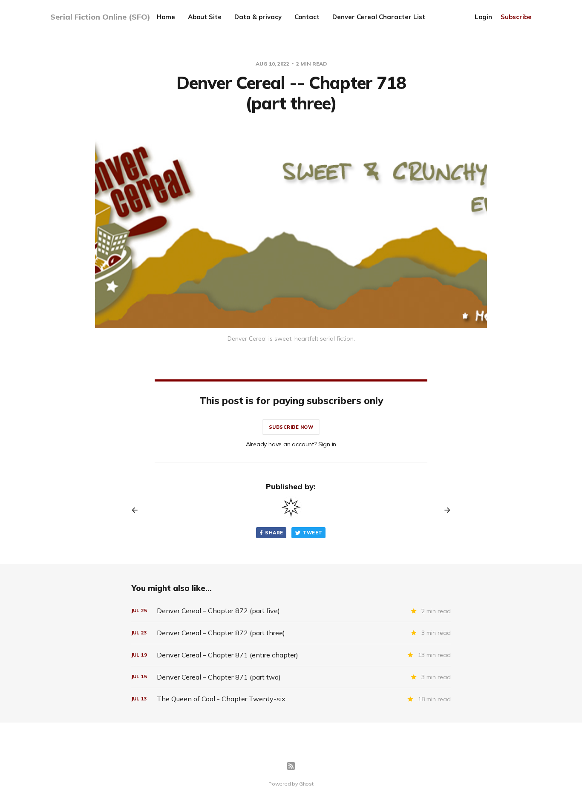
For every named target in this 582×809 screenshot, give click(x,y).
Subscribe (516, 17)
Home (166, 17)
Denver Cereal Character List (378, 17)
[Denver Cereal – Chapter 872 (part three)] (291, 633)
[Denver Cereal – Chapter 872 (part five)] (291, 611)
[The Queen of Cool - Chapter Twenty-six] (291, 699)
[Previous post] (137, 510)
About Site (205, 17)
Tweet (312, 533)
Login (483, 17)
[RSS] (291, 766)
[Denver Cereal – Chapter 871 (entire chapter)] (291, 655)
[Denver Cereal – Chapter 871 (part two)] (291, 677)
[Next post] (444, 510)
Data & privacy (258, 17)
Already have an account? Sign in (291, 444)
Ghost (306, 783)
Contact (307, 17)
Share (274, 533)
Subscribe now (291, 427)
